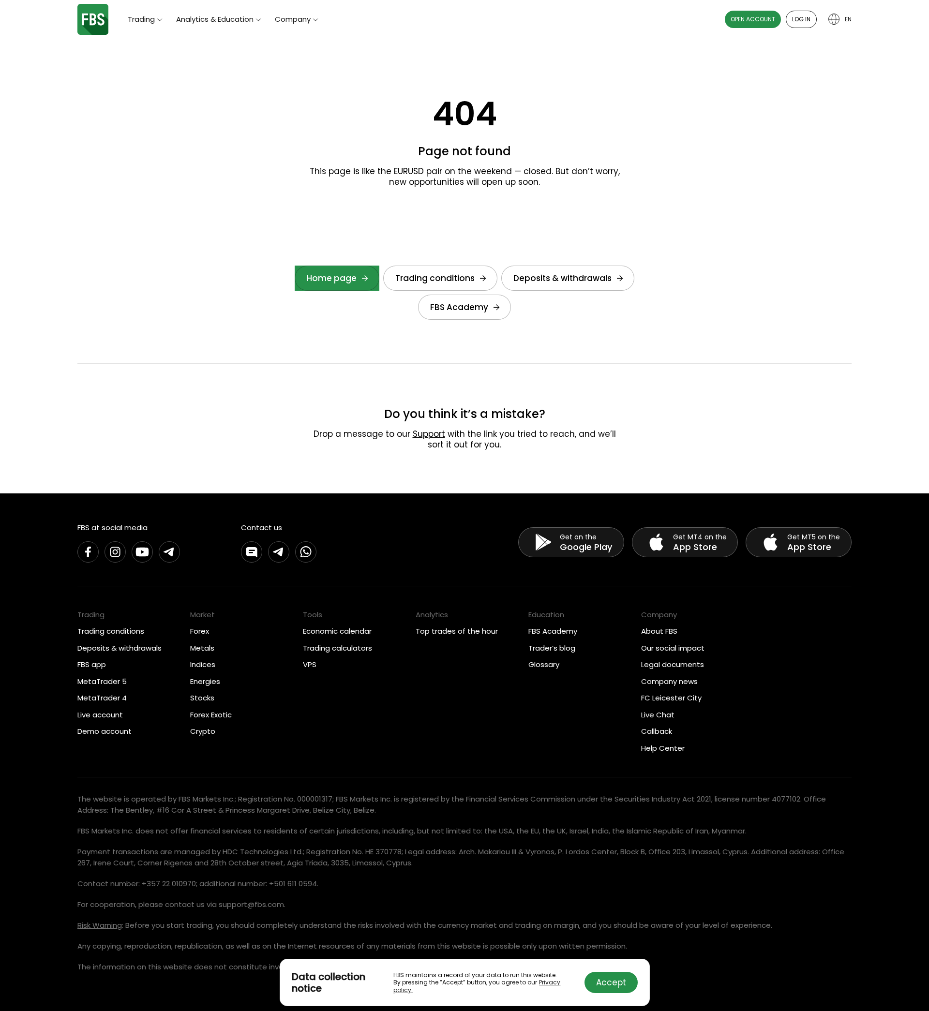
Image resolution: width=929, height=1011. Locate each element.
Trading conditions (435, 278)
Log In (801, 19)
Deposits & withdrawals (562, 278)
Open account (753, 19)
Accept (611, 982)
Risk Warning (99, 925)
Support (429, 434)
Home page (332, 278)
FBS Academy (459, 307)
